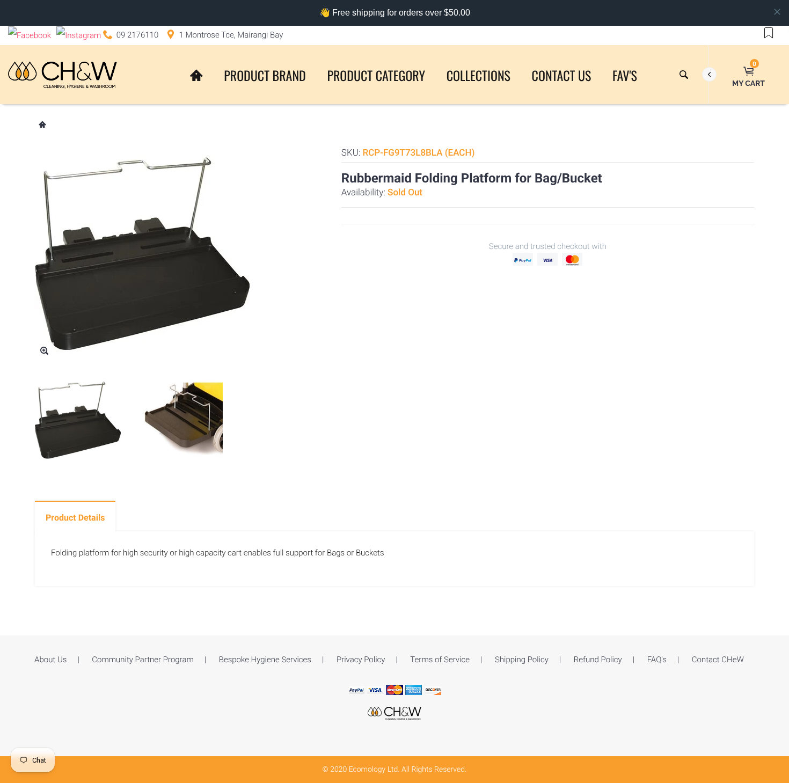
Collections (478, 75)
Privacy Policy (361, 659)
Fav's (624, 75)
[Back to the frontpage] (42, 125)
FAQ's (657, 659)
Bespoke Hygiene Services (265, 659)
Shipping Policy (522, 659)
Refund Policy (598, 659)
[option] (78, 420)
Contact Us (561, 75)
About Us (50, 659)
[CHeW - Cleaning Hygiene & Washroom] (394, 713)
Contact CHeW (718, 659)
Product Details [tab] (75, 518)
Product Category (376, 75)
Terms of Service (440, 659)
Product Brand (264, 75)
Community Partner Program (142, 659)
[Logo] (62, 74)
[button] (768, 32)
